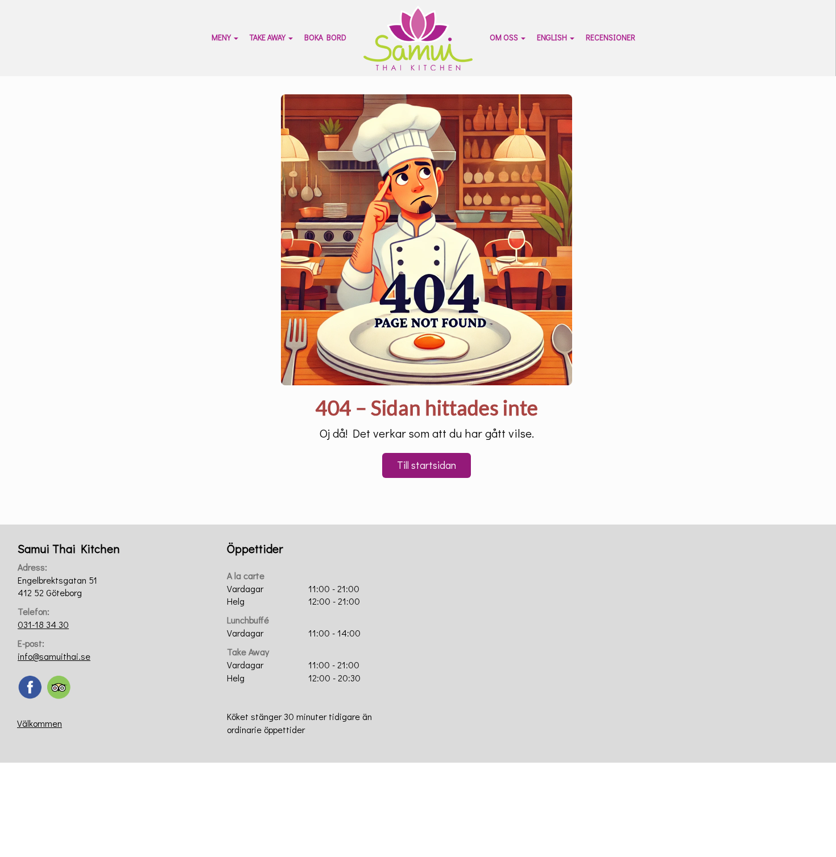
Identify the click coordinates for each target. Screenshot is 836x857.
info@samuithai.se (54, 656)
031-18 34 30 (43, 624)
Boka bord (325, 37)
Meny (221, 37)
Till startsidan (426, 465)
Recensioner (610, 37)
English (552, 37)
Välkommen (39, 723)
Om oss (504, 37)
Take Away (267, 37)
